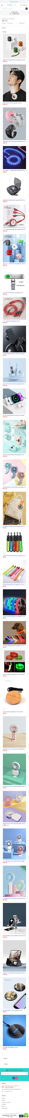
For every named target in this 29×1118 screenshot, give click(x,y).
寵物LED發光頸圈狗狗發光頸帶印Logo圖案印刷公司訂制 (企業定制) (14, 645)
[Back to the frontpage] (10, 13)
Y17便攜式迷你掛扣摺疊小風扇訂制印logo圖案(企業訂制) (14, 526)
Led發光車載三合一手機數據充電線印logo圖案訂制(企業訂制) (14, 170)
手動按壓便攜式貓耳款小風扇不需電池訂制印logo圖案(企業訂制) (14, 487)
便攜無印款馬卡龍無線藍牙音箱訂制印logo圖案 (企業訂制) (14, 59)
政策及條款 (4, 1104)
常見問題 (3, 1100)
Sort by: (4, 23)
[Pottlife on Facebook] (13, 1078)
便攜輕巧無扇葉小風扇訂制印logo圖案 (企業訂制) (12, 102)
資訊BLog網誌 (4, 1108)
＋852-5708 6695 (9, 1087)
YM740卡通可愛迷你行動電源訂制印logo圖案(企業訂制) (13, 383)
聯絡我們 (3, 1106)
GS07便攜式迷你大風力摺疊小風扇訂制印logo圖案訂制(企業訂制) (14, 749)
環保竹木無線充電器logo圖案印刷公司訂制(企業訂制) (13, 711)
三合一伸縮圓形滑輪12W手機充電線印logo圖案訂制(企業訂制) (14, 229)
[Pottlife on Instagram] (16, 1078)
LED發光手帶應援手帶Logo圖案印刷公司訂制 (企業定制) (13, 674)
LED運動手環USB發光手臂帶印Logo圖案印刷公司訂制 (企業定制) (14, 584)
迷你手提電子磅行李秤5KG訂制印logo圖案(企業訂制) (13, 292)
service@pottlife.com (8, 1091)
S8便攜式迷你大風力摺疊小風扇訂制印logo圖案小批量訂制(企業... (14, 823)
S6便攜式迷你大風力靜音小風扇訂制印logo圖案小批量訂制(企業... (14, 786)
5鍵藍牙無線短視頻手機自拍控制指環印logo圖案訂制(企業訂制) (14, 141)
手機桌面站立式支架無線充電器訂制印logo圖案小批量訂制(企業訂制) (14, 973)
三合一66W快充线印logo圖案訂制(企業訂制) (11, 321)
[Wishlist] (21, 5)
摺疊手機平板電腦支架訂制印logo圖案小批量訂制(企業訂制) (14, 935)
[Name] (26, 1073)
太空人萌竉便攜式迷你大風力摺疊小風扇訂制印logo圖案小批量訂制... (14, 861)
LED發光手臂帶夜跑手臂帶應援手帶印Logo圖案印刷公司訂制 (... (14, 616)
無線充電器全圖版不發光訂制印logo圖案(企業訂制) (12, 1010)
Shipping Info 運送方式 (6, 1102)
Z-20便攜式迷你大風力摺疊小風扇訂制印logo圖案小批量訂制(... (14, 898)
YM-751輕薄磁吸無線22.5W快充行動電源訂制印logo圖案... (14, 353)
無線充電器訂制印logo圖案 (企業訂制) (10, 1047)
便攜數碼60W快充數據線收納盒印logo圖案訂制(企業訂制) (14, 200)
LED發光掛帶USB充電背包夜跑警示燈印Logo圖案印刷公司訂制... (14, 555)
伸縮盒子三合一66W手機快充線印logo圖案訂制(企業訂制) (14, 263)
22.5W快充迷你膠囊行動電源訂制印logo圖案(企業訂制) (13, 454)
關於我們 (3, 1098)
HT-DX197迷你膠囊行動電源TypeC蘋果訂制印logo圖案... (14, 415)
